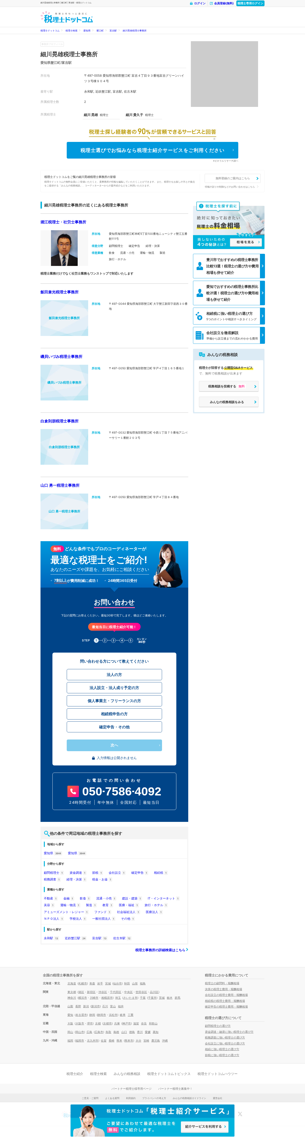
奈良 (144, 1023)
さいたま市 (130, 997)
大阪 (70, 1023)
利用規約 (131, 1098)
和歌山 (153, 1023)
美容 (48, 905)
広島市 (99, 1032)
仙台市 (117, 983)
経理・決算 (75, 879)
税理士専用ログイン (250, 3)
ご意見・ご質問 (90, 1098)
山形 (135, 983)
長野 (78, 1006)
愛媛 (148, 1032)
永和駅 (51, 938)
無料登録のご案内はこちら (233, 178)
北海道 (71, 983)
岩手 (100, 983)
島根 (116, 1032)
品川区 (154, 992)
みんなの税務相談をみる (227, 402)
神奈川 (71, 997)
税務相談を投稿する (226, 386)
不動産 (50, 898)
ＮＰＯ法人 (53, 918)
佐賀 (104, 1040)
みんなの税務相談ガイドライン (189, 1098)
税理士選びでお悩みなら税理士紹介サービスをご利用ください (153, 150)
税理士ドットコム (50, 30)
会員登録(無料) (224, 3)
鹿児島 (155, 1040)
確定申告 (139, 872)
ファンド (102, 912)
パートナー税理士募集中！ (175, 1088)
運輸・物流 (69, 905)
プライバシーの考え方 (154, 1098)
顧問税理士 (53, 872)
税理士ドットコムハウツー (218, 1074)
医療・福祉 (128, 905)
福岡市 (80, 1040)
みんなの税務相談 (127, 1074)
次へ (114, 745)
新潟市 (95, 1006)
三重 (130, 1015)
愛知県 (87, 30)
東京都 (71, 992)
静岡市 (101, 1015)
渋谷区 (102, 992)
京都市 (107, 1023)
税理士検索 (71, 30)
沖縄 (165, 1040)
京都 (98, 1023)
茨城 (162, 997)
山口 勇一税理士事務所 (60, 485)
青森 (92, 983)
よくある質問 (112, 1098)
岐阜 (123, 1015)
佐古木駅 (121, 938)
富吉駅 (113, 30)
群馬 (177, 997)
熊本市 (129, 1040)
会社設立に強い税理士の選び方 (225, 1043)
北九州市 (92, 1040)
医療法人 (154, 912)
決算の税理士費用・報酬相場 (223, 989)
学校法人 (77, 918)
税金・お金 (101, 879)
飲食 (84, 898)
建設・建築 (131, 898)
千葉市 (152, 997)
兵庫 (117, 1023)
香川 (140, 1032)
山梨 (70, 1006)
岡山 (70, 1032)
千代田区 (115, 992)
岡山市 (80, 1032)
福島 (143, 983)
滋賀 (136, 1023)
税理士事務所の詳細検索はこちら (160, 950)
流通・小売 (105, 898)
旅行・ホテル (156, 905)
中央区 (128, 992)
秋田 (127, 983)
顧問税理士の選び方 (218, 1026)
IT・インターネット (163, 898)
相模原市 (107, 997)
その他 (127, 918)
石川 (105, 1006)
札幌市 (82, 983)
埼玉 (118, 997)
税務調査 (52, 879)
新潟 (86, 1006)
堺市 (90, 1023)
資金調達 (77, 872)
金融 (68, 898)
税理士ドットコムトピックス (169, 1074)
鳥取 (108, 1032)
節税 (97, 872)
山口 (124, 1032)
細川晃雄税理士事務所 (135, 30)
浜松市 (113, 1015)
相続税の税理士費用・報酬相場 (225, 1001)
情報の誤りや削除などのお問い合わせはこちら (230, 186)
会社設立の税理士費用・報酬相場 (226, 995)
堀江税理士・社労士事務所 (63, 222)
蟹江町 (100, 30)
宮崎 (146, 1040)
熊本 (119, 1040)
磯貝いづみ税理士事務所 (61, 356)
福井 (121, 1006)
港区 (81, 992)
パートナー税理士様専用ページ (132, 1088)
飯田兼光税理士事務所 (60, 292)
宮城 (108, 983)
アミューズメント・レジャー (65, 912)
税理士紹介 (74, 1074)
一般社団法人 (103, 918)
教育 (107, 905)
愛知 (70, 1015)
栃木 (170, 997)
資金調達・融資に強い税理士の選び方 (229, 1032)
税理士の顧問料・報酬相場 (222, 983)
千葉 (143, 997)
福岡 (70, 1040)
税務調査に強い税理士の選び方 (225, 1037)
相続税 (160, 872)
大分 (138, 1040)
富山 (113, 1006)
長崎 (111, 1040)
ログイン (200, 3)
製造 (91, 905)
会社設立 (116, 872)
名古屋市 (81, 1015)
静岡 (92, 1015)
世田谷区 (141, 992)
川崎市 (94, 997)
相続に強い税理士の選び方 (222, 1049)
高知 (155, 1032)
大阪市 (80, 1023)
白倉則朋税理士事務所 (60, 421)
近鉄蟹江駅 (75, 938)
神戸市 (126, 1023)
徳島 (132, 1032)
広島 (89, 1032)
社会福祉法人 (128, 912)
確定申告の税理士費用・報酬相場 (226, 1006)
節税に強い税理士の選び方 (222, 1055)
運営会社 (217, 1098)
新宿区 (91, 992)
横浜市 (82, 997)
